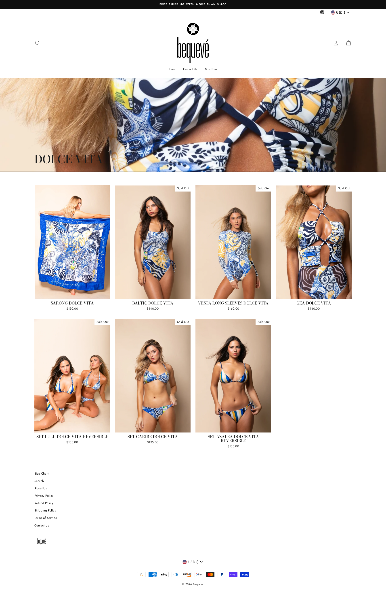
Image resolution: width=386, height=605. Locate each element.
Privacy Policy (44, 495)
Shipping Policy (45, 510)
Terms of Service (45, 518)
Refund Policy (43, 503)
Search (39, 481)
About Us (40, 488)
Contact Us (190, 69)
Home (171, 69)
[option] (193, 4)
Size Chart (211, 69)
